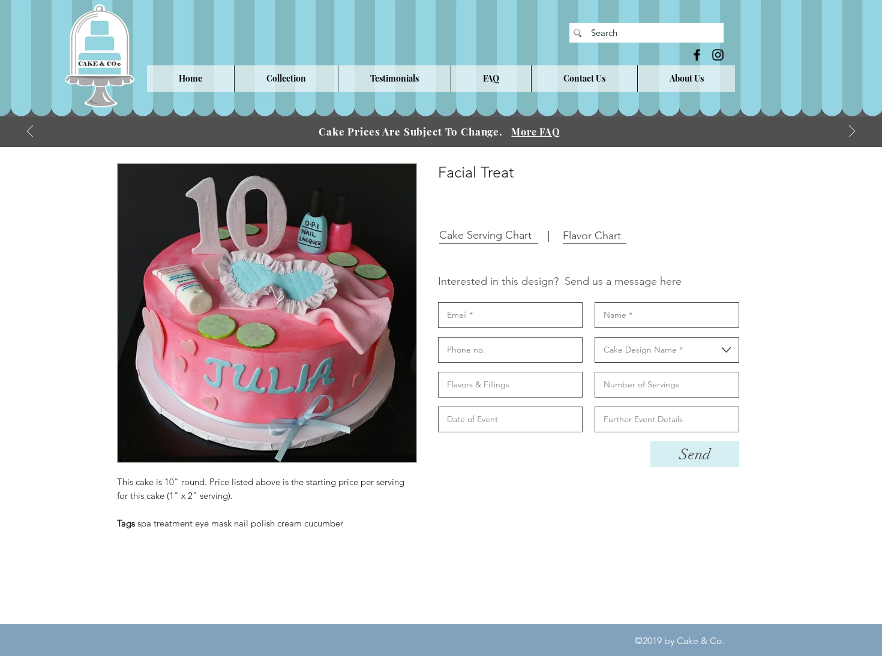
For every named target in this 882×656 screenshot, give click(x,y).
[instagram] (717, 54)
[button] (286, 78)
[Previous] (30, 132)
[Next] (852, 132)
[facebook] (696, 54)
